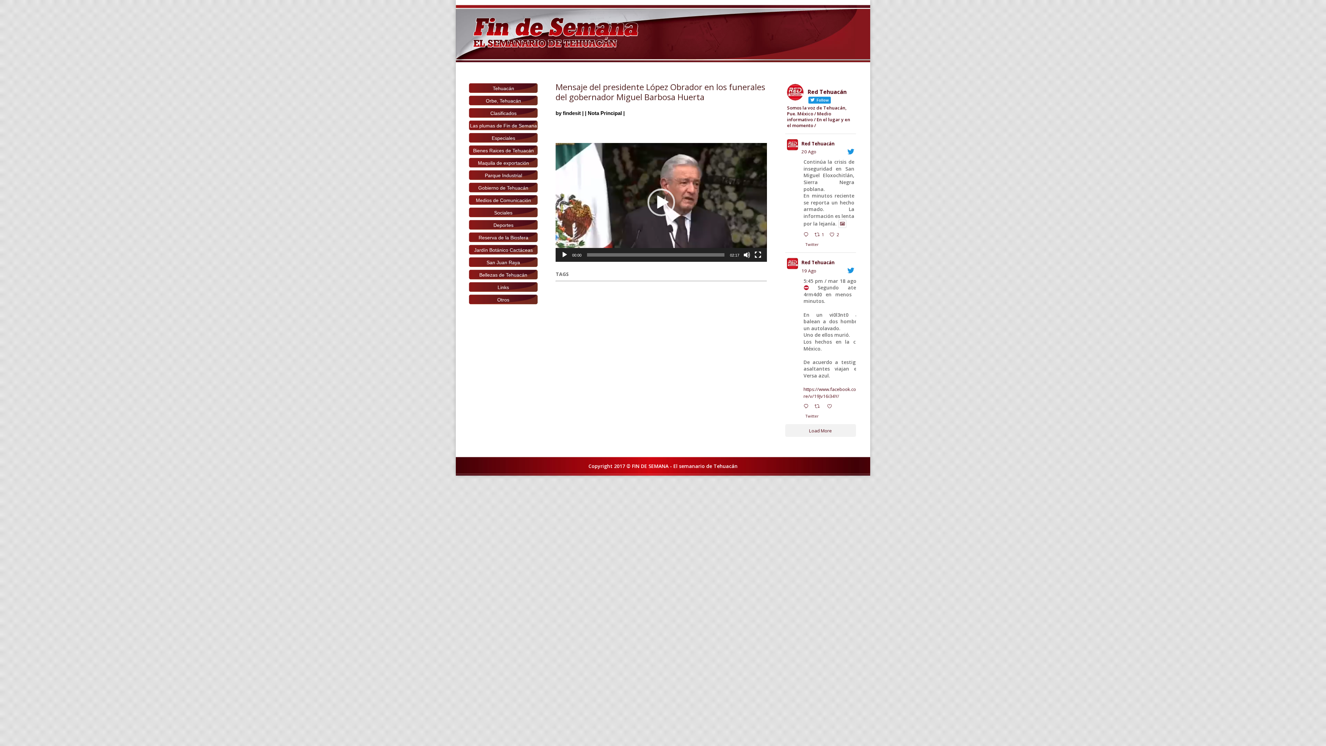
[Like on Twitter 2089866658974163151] (831, 407)
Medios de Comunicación (503, 200)
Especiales (503, 138)
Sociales (503, 213)
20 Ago (808, 152)
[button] (661, 202)
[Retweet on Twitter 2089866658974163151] (819, 407)
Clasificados (503, 113)
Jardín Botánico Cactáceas (503, 250)
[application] (661, 202)
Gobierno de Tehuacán (503, 188)
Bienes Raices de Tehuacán (503, 150)
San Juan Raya (503, 262)
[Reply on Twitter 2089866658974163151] (807, 407)
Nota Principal (605, 113)
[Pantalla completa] (758, 254)
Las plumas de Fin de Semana (503, 125)
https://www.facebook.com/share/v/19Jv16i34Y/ (836, 392)
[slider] (655, 255)
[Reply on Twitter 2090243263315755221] (807, 235)
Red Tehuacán (818, 144)
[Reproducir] (564, 254)
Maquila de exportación (503, 163)
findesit (572, 113)
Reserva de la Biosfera (503, 237)
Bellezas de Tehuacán (503, 275)
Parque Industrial (503, 175)
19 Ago (808, 271)
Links (503, 287)
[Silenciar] (746, 254)
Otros (503, 300)
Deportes (503, 225)
